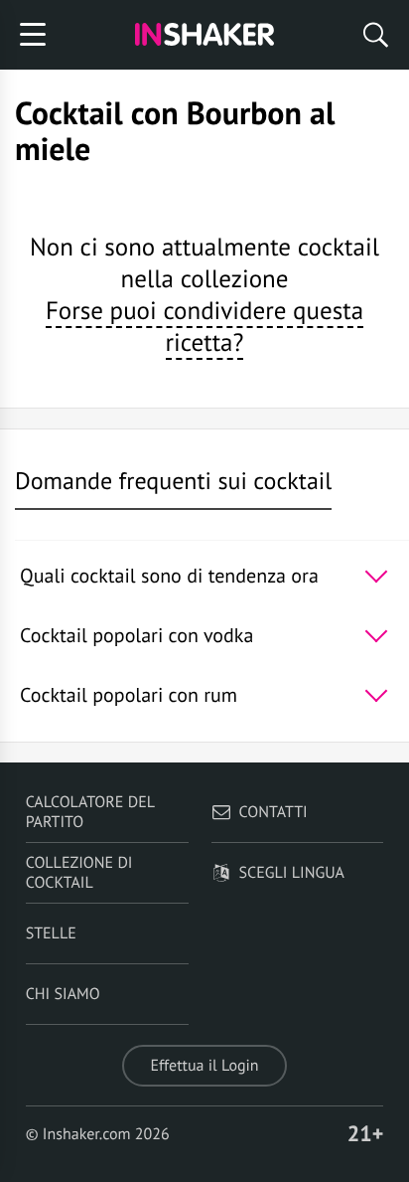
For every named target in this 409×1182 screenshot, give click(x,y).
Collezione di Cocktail (79, 873)
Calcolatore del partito (90, 812)
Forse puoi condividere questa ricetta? (204, 326)
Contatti (273, 812)
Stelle (51, 933)
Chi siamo (63, 994)
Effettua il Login (204, 1066)
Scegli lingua (291, 873)
